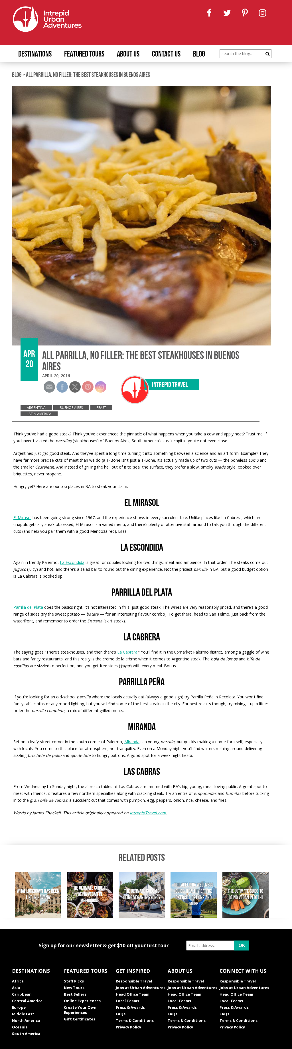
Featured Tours (84, 55)
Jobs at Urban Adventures (140, 987)
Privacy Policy (128, 1027)
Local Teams (127, 1000)
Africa (18, 981)
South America (26, 1033)
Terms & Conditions (135, 1020)
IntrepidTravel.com (148, 812)
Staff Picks (74, 981)
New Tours (74, 987)
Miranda (131, 741)
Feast (101, 407)
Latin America (39, 413)
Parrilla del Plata (28, 607)
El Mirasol (22, 517)
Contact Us (166, 55)
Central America (27, 1000)
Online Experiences (82, 1000)
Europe (19, 1007)
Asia (16, 987)
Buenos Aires (71, 407)
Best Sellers (75, 994)
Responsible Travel (134, 981)
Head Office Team (132, 994)
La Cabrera (127, 652)
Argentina (36, 407)
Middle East (23, 1013)
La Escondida (72, 562)
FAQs (120, 1013)
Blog (199, 55)
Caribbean (22, 994)
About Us (128, 55)
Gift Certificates (79, 1019)
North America (26, 1020)
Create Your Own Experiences (80, 1010)
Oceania (20, 1027)
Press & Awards (130, 1007)
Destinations (35, 55)
